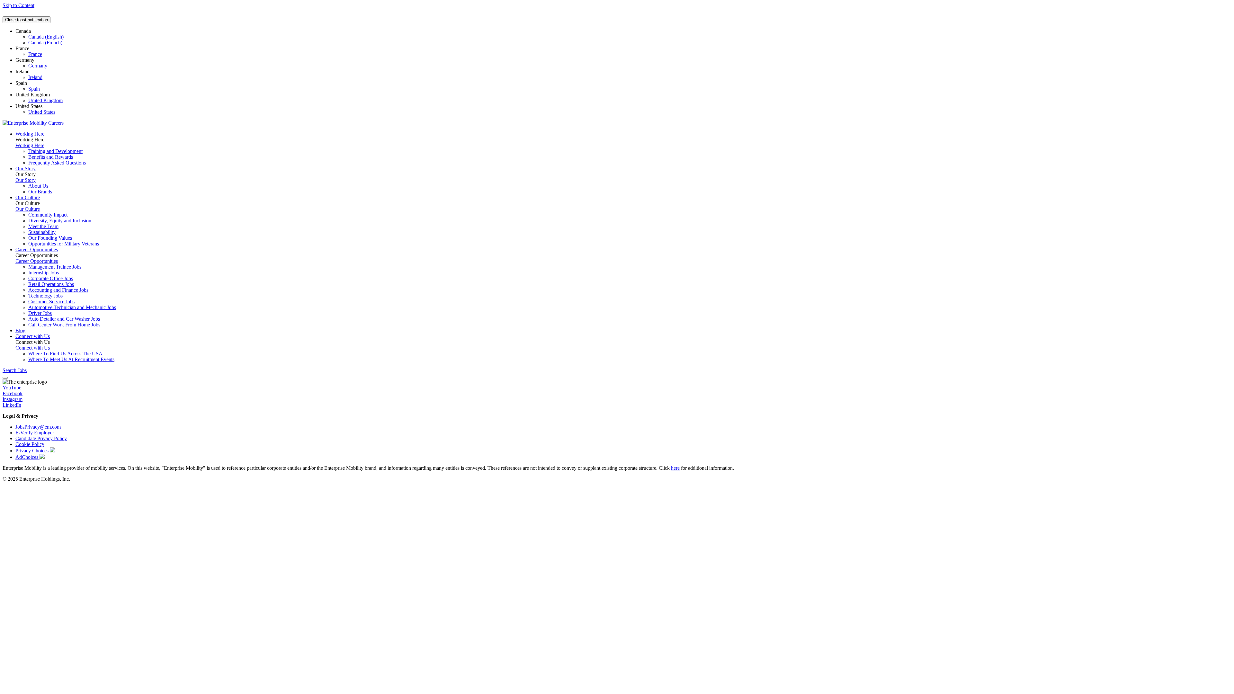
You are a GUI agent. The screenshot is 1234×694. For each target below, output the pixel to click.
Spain (34, 89)
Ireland (35, 77)
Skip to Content (18, 5)
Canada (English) (46, 37)
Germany (37, 65)
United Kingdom (45, 100)
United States (41, 112)
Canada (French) (45, 42)
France (35, 54)
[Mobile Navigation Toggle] (5, 378)
